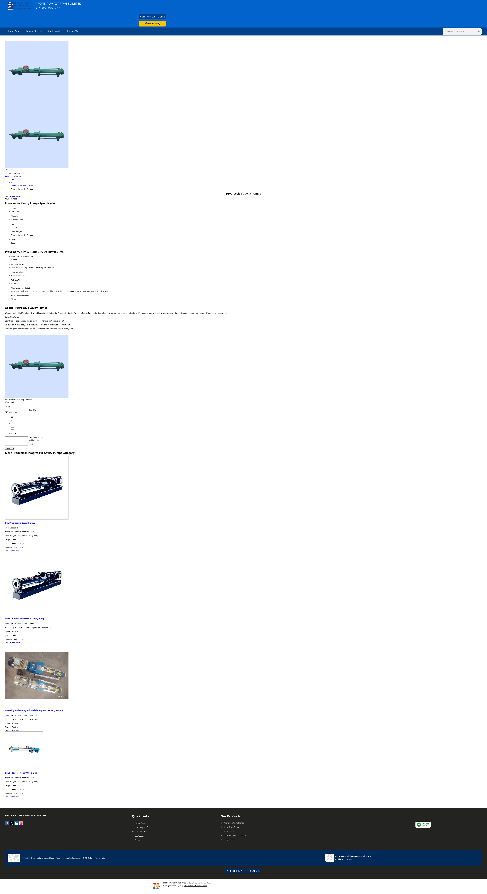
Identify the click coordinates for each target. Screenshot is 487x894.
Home (13, 179)
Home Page (13, 31)
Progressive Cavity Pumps (22, 186)
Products (15, 182)
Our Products (54, 31)
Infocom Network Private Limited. (195, 886)
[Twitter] (12, 824)
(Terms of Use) (206, 883)
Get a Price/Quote (12, 196)
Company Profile (33, 31)
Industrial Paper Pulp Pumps (235, 835)
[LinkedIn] (16, 824)
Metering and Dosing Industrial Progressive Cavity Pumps (34, 710)
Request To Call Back (14, 176)
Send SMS (255, 870)
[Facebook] (7, 824)
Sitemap (138, 840)
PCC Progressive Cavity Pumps (20, 523)
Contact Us (72, 31)
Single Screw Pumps (232, 827)
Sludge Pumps (229, 839)
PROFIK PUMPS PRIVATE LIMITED (58, 5)
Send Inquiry (153, 23)
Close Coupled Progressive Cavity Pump (25, 618)
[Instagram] (21, 824)
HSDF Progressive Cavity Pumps (21, 772)
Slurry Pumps (229, 831)
